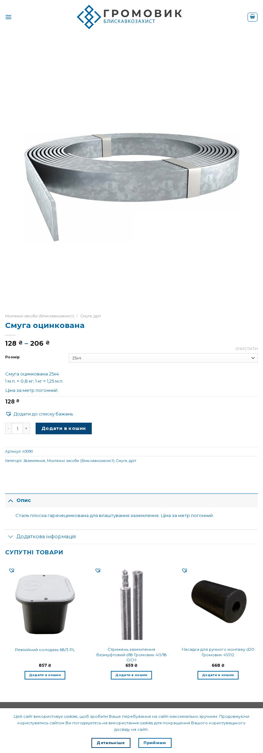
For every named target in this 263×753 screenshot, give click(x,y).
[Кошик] (253, 17)
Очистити (246, 348)
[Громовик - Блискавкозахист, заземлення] (131, 17)
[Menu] (8, 17)
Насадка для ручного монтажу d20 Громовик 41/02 (218, 652)
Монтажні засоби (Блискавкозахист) (39, 316)
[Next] (257, 627)
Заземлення (34, 461)
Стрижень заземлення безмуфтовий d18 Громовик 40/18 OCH (131, 654)
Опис (23, 500)
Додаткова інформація (46, 536)
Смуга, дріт (90, 316)
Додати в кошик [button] (45, 675)
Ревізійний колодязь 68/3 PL (45, 649)
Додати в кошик (63, 428)
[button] (39, 414)
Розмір (12, 357)
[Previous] (5, 627)
